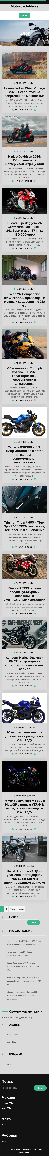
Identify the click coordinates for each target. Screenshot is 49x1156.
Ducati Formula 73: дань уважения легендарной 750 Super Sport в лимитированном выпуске (24, 876)
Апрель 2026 (12, 1035)
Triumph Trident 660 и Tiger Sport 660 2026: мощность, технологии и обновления (24, 526)
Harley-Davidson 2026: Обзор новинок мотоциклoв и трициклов (24, 160)
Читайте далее (23, 65)
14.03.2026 (21, 866)
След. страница (17, 909)
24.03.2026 (21, 442)
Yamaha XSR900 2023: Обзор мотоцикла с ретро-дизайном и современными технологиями (24, 454)
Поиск (13, 917)
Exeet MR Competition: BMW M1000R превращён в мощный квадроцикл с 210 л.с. (24, 299)
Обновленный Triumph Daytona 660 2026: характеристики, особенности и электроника (24, 375)
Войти (4, 1124)
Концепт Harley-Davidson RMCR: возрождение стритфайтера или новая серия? (24, 663)
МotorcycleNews (24, 6)
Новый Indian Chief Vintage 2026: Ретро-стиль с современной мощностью (24, 92)
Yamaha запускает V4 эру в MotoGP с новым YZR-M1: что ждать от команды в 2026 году (24, 806)
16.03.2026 (21, 727)
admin (32, 83)
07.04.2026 (21, 83)
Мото (9, 1064)
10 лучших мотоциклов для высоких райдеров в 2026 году (24, 736)
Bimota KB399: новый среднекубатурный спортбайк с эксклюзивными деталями (24, 594)
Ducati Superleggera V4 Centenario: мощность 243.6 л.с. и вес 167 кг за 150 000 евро (24, 228)
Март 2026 (11, 1042)
